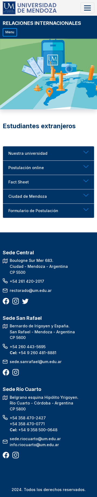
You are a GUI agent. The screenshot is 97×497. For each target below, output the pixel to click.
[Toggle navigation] (87, 7)
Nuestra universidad (27, 153)
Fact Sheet (18, 182)
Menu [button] (9, 32)
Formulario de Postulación (33, 210)
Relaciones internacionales (42, 23)
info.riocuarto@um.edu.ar (34, 444)
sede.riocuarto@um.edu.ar (35, 438)
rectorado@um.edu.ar (31, 290)
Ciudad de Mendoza (27, 196)
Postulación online (26, 167)
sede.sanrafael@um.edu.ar (36, 361)
